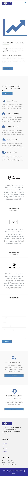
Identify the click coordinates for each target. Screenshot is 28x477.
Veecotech (14, 473)
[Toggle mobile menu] (25, 2)
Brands (4, 446)
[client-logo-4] (14, 174)
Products (5, 448)
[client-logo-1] (14, 218)
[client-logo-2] (14, 262)
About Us (5, 443)
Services (5, 451)
